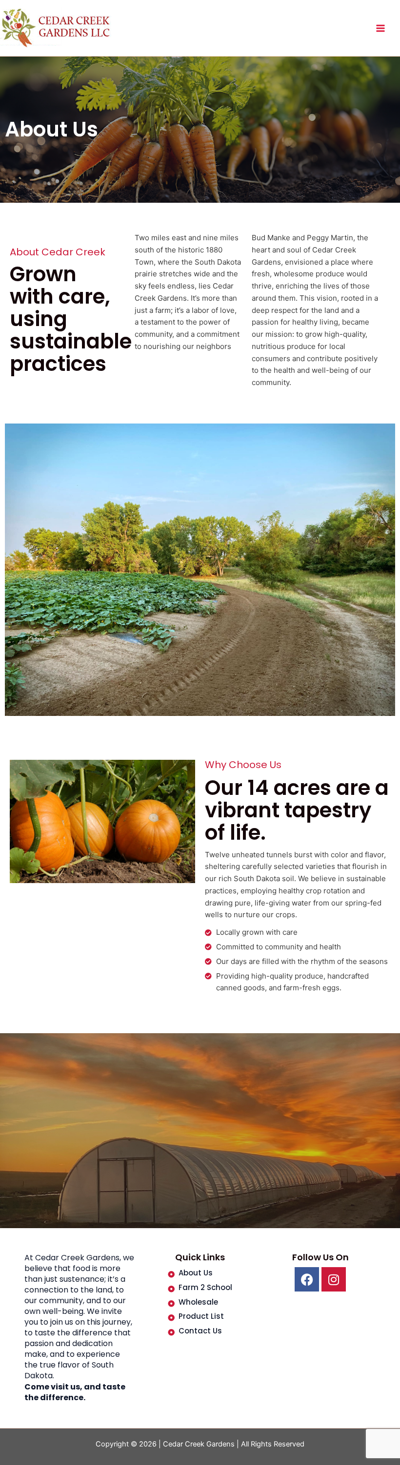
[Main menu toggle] (380, 28)
